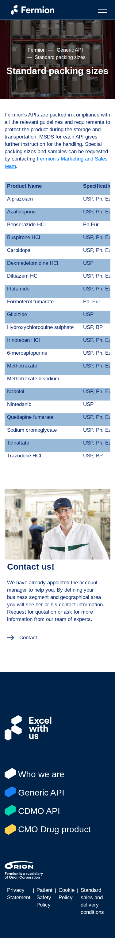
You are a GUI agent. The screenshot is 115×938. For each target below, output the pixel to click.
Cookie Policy (67, 893)
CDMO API (39, 811)
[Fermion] (29, 10)
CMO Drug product (54, 829)
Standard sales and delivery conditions (92, 901)
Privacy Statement (18, 893)
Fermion (37, 50)
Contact (28, 638)
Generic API (70, 50)
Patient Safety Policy (44, 897)
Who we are (41, 774)
